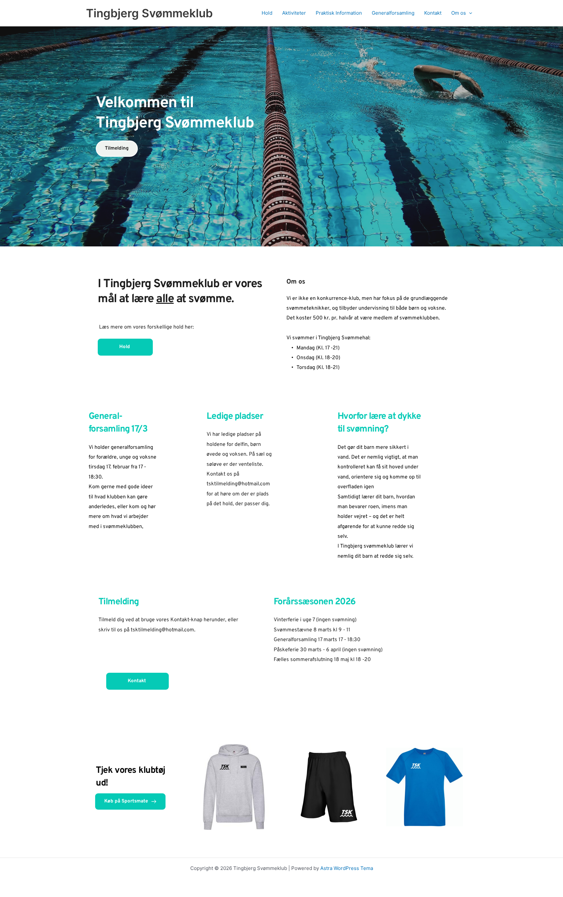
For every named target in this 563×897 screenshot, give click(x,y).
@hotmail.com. (178, 630)
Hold (267, 13)
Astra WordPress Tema (346, 868)
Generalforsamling (393, 13)
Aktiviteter (294, 13)
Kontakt (432, 13)
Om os (458, 13)
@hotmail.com (254, 484)
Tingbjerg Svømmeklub (149, 13)
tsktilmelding (146, 630)
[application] (469, 13)
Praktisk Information (339, 13)
